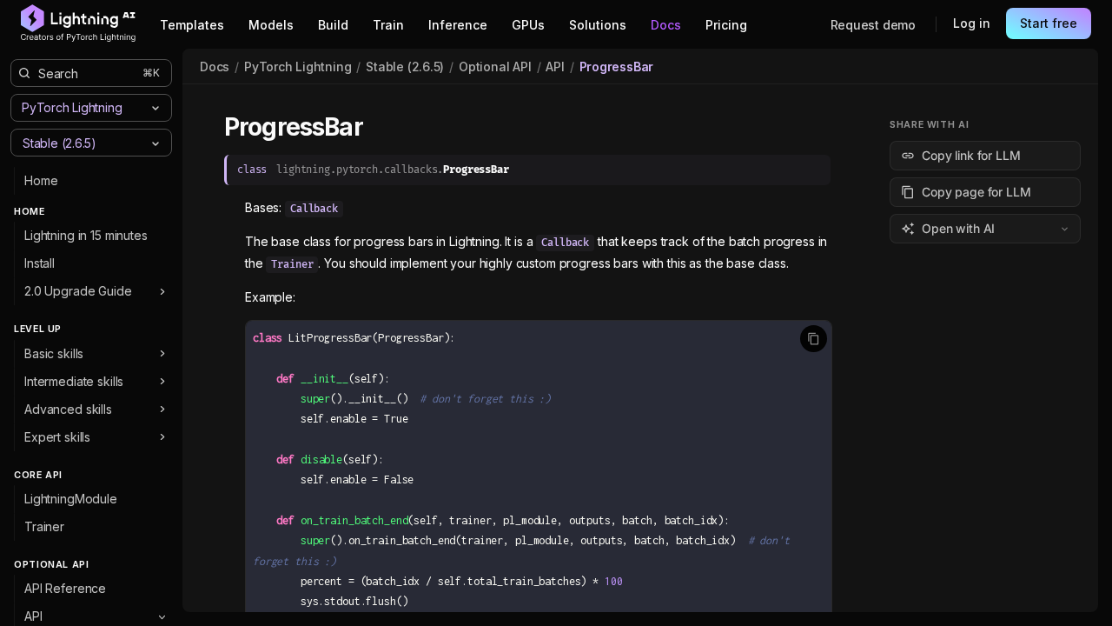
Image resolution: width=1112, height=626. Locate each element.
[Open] (155, 143)
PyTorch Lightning (297, 66)
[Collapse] (162, 616)
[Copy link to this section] (382, 128)
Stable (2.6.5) (405, 66)
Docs (214, 66)
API (555, 66)
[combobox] (77, 142)
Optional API (495, 66)
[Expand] (162, 291)
